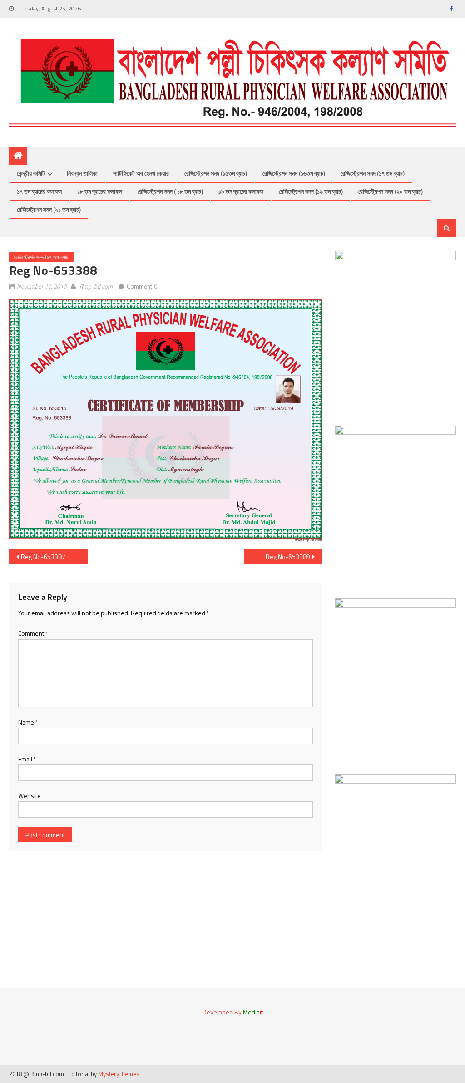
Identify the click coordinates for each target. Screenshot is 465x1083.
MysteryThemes (118, 1073)
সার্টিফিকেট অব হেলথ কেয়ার (141, 173)
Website (29, 795)
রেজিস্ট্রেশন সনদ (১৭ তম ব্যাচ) (373, 173)
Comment (33, 633)
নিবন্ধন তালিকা (82, 173)
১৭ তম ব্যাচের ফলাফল (39, 191)
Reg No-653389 (288, 556)
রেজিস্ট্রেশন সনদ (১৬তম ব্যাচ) (293, 173)
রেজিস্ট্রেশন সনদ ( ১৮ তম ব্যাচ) (170, 191)
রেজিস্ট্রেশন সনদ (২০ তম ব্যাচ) (390, 191)
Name (28, 722)
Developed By (233, 1012)
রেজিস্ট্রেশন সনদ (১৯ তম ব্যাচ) (311, 191)
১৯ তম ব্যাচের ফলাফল (240, 191)
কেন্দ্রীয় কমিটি (31, 173)
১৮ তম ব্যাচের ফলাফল (99, 191)
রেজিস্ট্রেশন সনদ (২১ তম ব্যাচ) (49, 209)
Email (27, 759)
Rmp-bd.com (96, 286)
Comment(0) (143, 286)
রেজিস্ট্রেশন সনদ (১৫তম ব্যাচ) (215, 173)
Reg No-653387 (43, 556)
